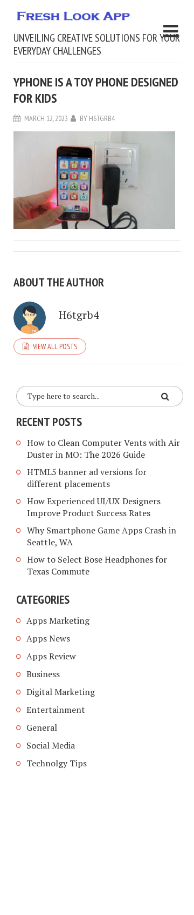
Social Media (50, 745)
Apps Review (51, 656)
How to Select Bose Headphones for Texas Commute (97, 565)
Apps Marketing (59, 620)
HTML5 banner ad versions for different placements (87, 478)
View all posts (55, 346)
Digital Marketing (60, 692)
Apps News (48, 638)
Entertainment (55, 710)
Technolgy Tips (56, 763)
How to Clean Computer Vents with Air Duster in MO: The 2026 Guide (103, 448)
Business (43, 674)
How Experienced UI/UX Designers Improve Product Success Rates (94, 507)
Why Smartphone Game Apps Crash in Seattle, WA (101, 536)
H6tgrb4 (102, 118)
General (41, 727)
